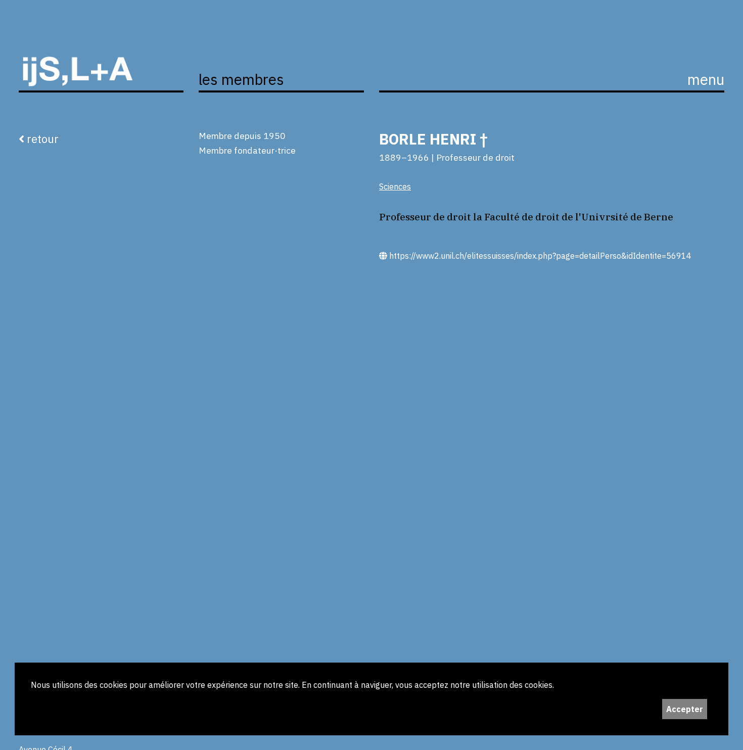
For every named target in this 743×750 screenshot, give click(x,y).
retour (41, 138)
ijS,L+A (101, 60)
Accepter (684, 709)
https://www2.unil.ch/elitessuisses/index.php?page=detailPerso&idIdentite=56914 (539, 256)
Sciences (395, 186)
